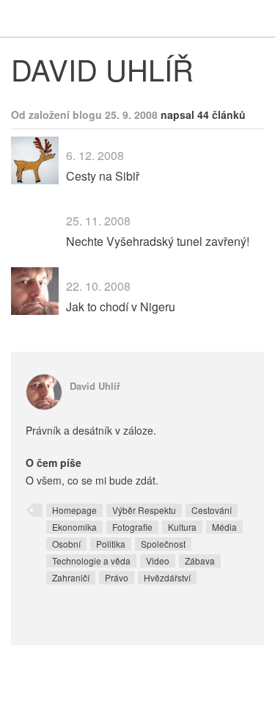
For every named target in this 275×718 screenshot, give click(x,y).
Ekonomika (74, 527)
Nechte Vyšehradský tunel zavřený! (157, 241)
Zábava (200, 560)
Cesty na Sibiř (102, 175)
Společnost (163, 543)
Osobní (66, 543)
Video (157, 560)
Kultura (182, 527)
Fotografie (132, 527)
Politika (110, 543)
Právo (116, 577)
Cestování (211, 510)
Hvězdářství (167, 577)
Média (224, 527)
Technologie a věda (91, 560)
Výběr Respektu (144, 510)
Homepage (74, 510)
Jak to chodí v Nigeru (120, 306)
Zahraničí (70, 577)
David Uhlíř (95, 386)
